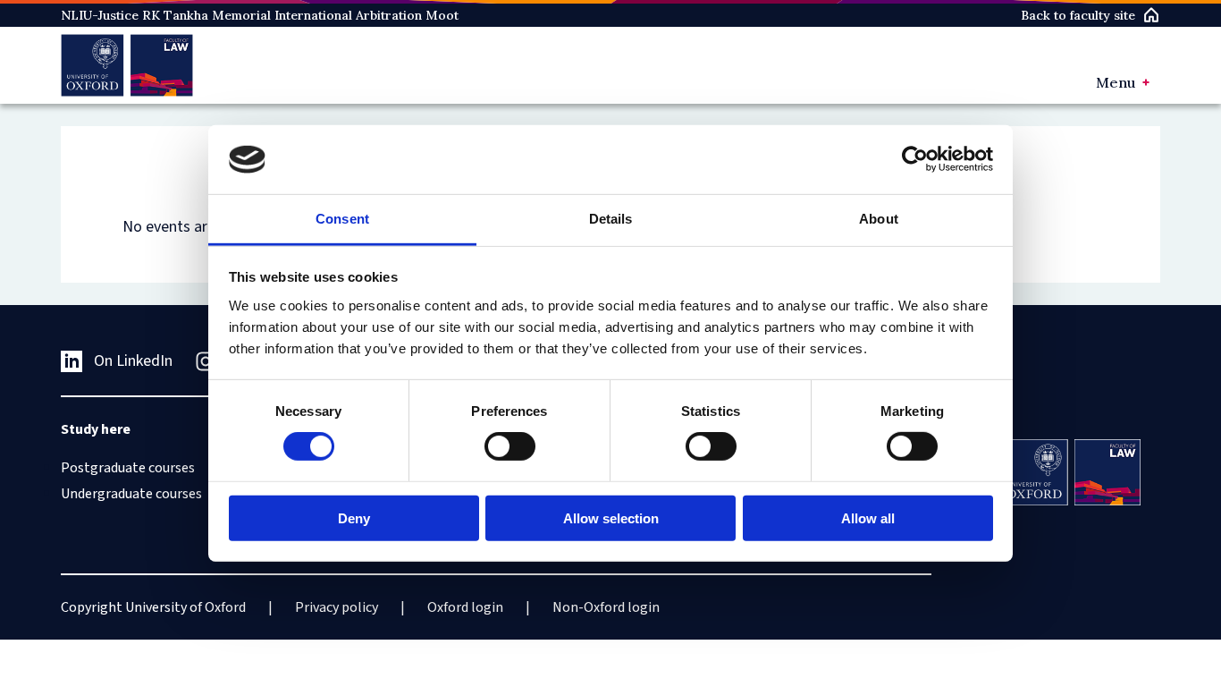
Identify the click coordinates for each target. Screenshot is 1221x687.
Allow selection (611, 517)
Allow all (868, 517)
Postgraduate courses (128, 468)
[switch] (509, 446)
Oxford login (465, 607)
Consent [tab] (342, 218)
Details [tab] (611, 218)
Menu (1115, 82)
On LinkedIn (133, 361)
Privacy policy (336, 607)
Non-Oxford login (606, 607)
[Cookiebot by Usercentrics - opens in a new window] (915, 159)
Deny (354, 517)
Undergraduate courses (131, 494)
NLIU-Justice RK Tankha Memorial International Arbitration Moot (260, 15)
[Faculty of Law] (126, 65)
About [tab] (878, 218)
